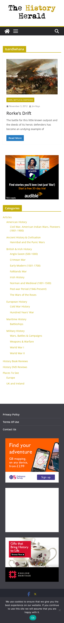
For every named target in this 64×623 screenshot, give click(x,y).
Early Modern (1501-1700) (25, 265)
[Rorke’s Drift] (32, 78)
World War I (17, 347)
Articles (7, 217)
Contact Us (9, 429)
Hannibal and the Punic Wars (27, 242)
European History (16, 301)
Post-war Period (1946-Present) (28, 289)
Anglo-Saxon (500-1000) (24, 254)
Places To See (11, 373)
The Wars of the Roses (23, 294)
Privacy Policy (11, 414)
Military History (15, 331)
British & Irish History (19, 249)
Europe (10, 377)
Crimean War (18, 259)
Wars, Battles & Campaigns (20, 100)
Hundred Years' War (22, 312)
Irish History (17, 277)
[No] (59, 610)
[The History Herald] (7, 31)
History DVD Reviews (15, 367)
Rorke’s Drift (18, 113)
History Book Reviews (15, 361)
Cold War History (20, 306)
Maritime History (16, 319)
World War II (17, 353)
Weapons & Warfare (22, 341)
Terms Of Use (11, 422)
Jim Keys (36, 106)
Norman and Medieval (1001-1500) (30, 283)
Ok (32, 617)
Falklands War (18, 271)
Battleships (16, 324)
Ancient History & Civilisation (23, 237)
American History (16, 222)
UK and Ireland (15, 383)
